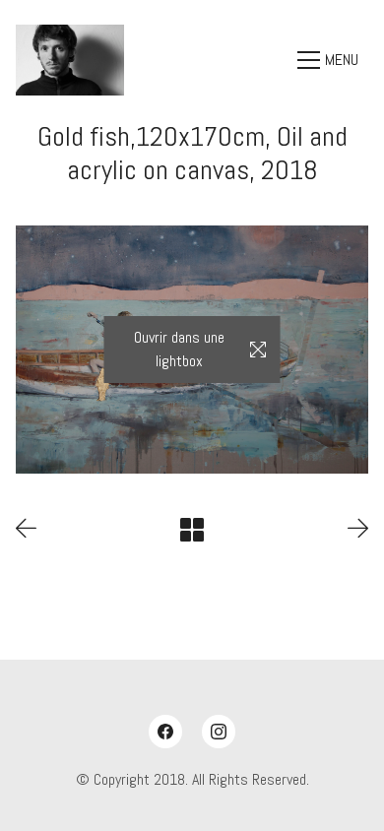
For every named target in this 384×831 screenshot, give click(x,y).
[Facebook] (165, 731)
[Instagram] (218, 731)
